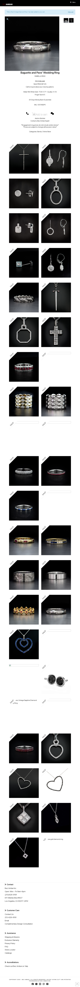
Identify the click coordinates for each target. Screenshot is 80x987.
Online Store (46, 132)
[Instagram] (44, 984)
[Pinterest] (47, 984)
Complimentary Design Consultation (19, 924)
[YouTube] (40, 984)
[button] (8, 19)
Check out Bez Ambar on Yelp (16, 966)
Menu (74, 2)
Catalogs (8, 953)
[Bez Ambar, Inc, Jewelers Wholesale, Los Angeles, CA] (12, 973)
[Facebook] (33, 984)
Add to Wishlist (40, 118)
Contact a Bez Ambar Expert (40, 121)
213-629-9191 (10, 917)
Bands (39, 132)
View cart (70, 12)
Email (7, 920)
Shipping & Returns (12, 937)
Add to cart (41, 114)
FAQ (6, 946)
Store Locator (10, 950)
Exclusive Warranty (12, 940)
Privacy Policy (10, 943)
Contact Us (9, 914)
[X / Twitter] (36, 984)
